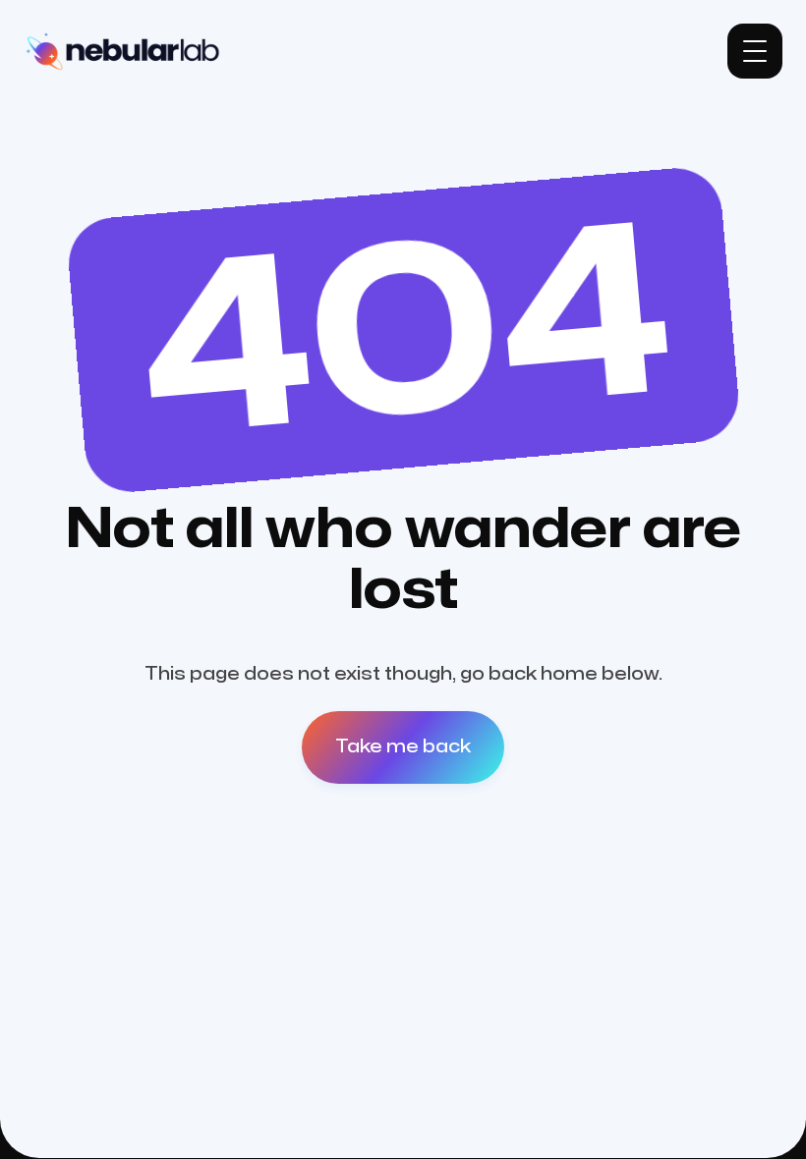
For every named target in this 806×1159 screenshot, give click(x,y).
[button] (754, 51)
